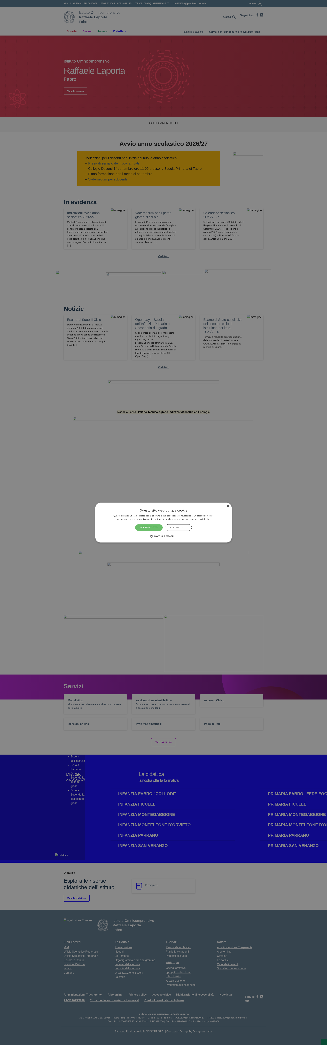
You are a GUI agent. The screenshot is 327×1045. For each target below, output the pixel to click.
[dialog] (163, 522)
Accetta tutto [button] (149, 527)
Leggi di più (203, 519)
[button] (163, 536)
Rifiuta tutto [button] (178, 527)
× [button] (228, 506)
